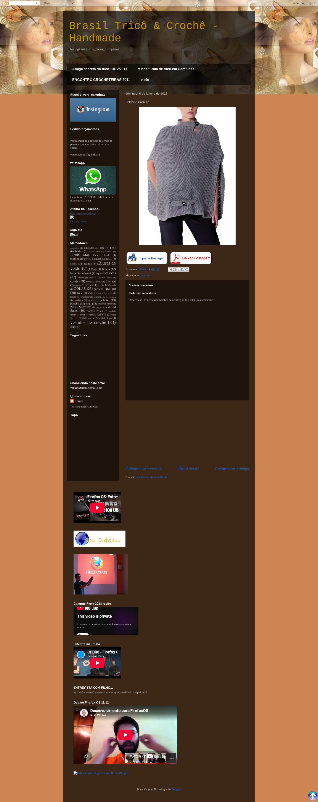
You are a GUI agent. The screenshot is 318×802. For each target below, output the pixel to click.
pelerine (145, 275)
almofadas (89, 248)
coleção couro (105, 277)
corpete (89, 282)
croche (98, 282)
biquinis (73, 264)
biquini (108, 251)
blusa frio (86, 263)
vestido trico (105, 318)
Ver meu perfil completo (84, 406)
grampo (110, 288)
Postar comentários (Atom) (151, 477)
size (91, 315)
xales (73, 326)
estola (88, 285)
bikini (78, 251)
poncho (74, 303)
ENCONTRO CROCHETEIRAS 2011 (101, 80)
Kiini (79, 293)
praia (88, 303)
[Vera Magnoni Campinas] (72, 218)
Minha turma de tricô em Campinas (166, 69)
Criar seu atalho (78, 221)
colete (74, 281)
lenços (100, 293)
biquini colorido (101, 255)
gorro (97, 288)
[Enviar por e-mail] (170, 269)
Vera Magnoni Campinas (83, 213)
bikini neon (94, 251)
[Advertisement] (187, 433)
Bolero (106, 269)
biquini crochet (79, 258)
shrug (82, 315)
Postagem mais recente (143, 468)
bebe (113, 247)
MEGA (112, 297)
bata (102, 247)
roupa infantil (104, 307)
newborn (78, 300)
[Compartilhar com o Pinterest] (187, 269)
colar (91, 277)
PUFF (73, 307)
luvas (110, 293)
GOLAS (80, 288)
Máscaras (85, 297)
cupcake (77, 285)
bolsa (73, 273)
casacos (110, 273)
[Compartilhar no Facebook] (182, 269)
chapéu (81, 277)
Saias (73, 310)
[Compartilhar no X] (178, 269)
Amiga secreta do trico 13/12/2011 (99, 69)
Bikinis (79, 401)
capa (98, 273)
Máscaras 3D (99, 297)
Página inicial (188, 468)
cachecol (85, 273)
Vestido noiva (86, 318)
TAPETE (101, 314)
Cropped (111, 281)
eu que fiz (103, 285)
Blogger (176, 789)
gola (114, 285)
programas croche (105, 304)
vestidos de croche (88, 322)
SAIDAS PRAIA (95, 311)
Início (144, 80)
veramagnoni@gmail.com (86, 387)
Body (94, 269)
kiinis (90, 293)
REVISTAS (86, 307)
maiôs (73, 296)
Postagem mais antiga (232, 468)
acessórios (74, 248)
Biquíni (75, 255)
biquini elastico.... (103, 258)
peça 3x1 (92, 300)
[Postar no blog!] (174, 269)
